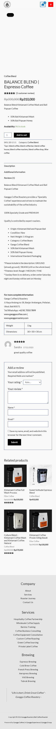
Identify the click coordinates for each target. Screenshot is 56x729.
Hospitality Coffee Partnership (28, 619)
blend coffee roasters (19, 149)
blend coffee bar (27, 146)
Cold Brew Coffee (28, 665)
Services (28, 594)
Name (11, 407)
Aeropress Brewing (28, 673)
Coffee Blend (10, 76)
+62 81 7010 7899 (27, 310)
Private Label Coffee (28, 646)
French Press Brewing (28, 669)
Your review (15, 389)
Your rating (15, 382)
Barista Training (28, 627)
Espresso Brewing (28, 661)
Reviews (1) (9, 178)
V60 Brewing (28, 677)
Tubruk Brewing (28, 681)
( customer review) (25, 93)
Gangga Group (46, 722)
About (28, 590)
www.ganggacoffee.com (15, 314)
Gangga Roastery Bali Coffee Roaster (34, 717)
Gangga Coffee (18, 722)
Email (11, 419)
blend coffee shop (36, 149)
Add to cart (22, 135)
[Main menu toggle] (50, 4)
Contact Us (28, 602)
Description (9, 166)
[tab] (28, 166)
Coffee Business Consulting (28, 631)
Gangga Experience (33, 722)
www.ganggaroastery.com (16, 318)
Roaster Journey (28, 598)
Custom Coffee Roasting (28, 638)
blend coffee (14, 146)
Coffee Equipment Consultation (28, 635)
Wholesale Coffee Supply (28, 623)
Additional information (14, 172)
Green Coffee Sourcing (28, 642)
